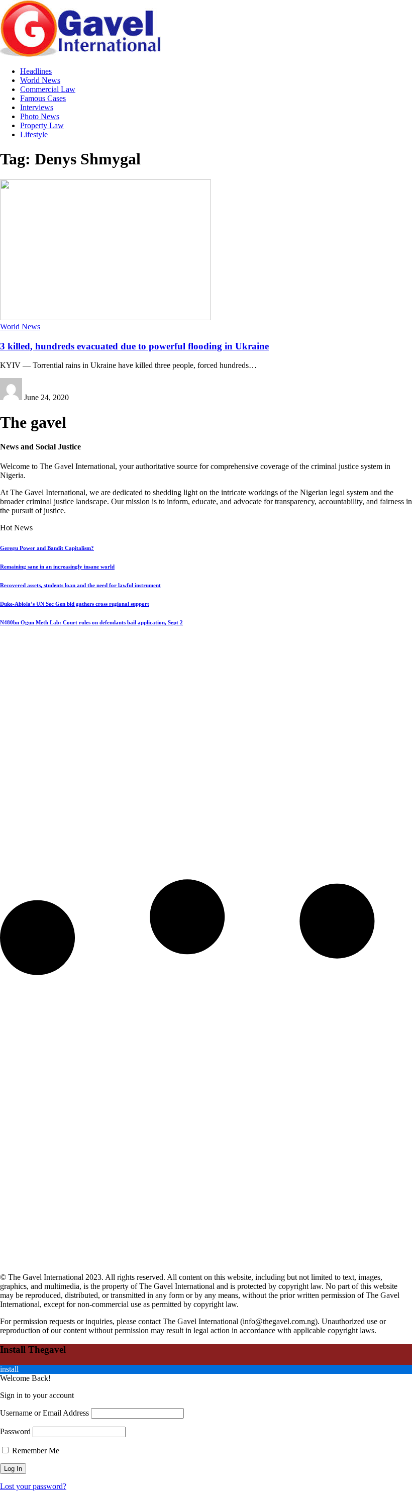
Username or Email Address (44, 1413)
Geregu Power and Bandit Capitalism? (47, 548)
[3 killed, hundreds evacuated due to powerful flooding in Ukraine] (105, 317)
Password (15, 1431)
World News (20, 326)
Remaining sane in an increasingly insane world (57, 567)
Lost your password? (33, 1486)
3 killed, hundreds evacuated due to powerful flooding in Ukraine (134, 346)
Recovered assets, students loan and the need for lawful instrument (80, 585)
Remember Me (34, 1450)
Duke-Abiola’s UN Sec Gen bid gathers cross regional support (74, 604)
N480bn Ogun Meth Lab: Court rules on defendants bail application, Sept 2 (91, 622)
